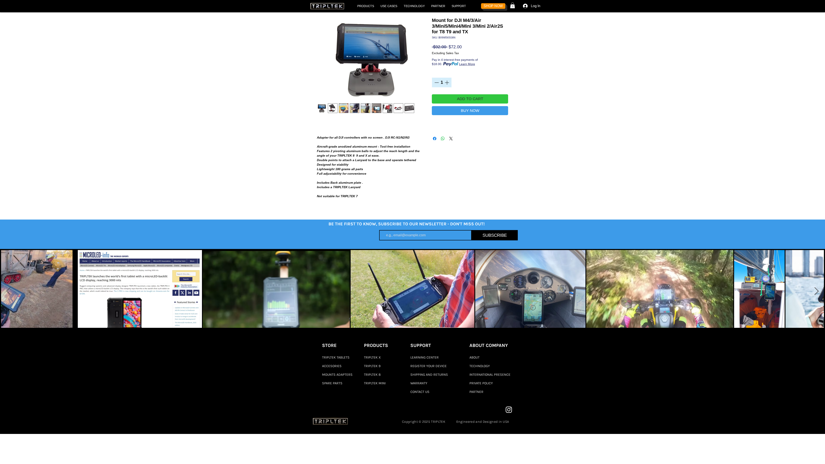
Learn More (467, 64)
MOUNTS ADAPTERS (337, 374)
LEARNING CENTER (424, 357)
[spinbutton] (442, 82)
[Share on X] (451, 138)
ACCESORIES (332, 366)
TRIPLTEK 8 (372, 374)
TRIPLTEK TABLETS (336, 357)
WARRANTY (418, 383)
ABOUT (474, 357)
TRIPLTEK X (372, 357)
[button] (365, 6)
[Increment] (447, 82)
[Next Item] (816, 291)
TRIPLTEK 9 (372, 366)
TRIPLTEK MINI (375, 383)
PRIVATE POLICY (481, 383)
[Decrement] (436, 82)
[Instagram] (509, 409)
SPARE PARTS (332, 383)
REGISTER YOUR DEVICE (428, 366)
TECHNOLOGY (479, 366)
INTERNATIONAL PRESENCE (489, 374)
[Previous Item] (8, 291)
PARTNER (476, 392)
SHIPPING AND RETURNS (429, 374)
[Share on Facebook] (434, 138)
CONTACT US (419, 392)
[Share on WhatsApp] (442, 138)
